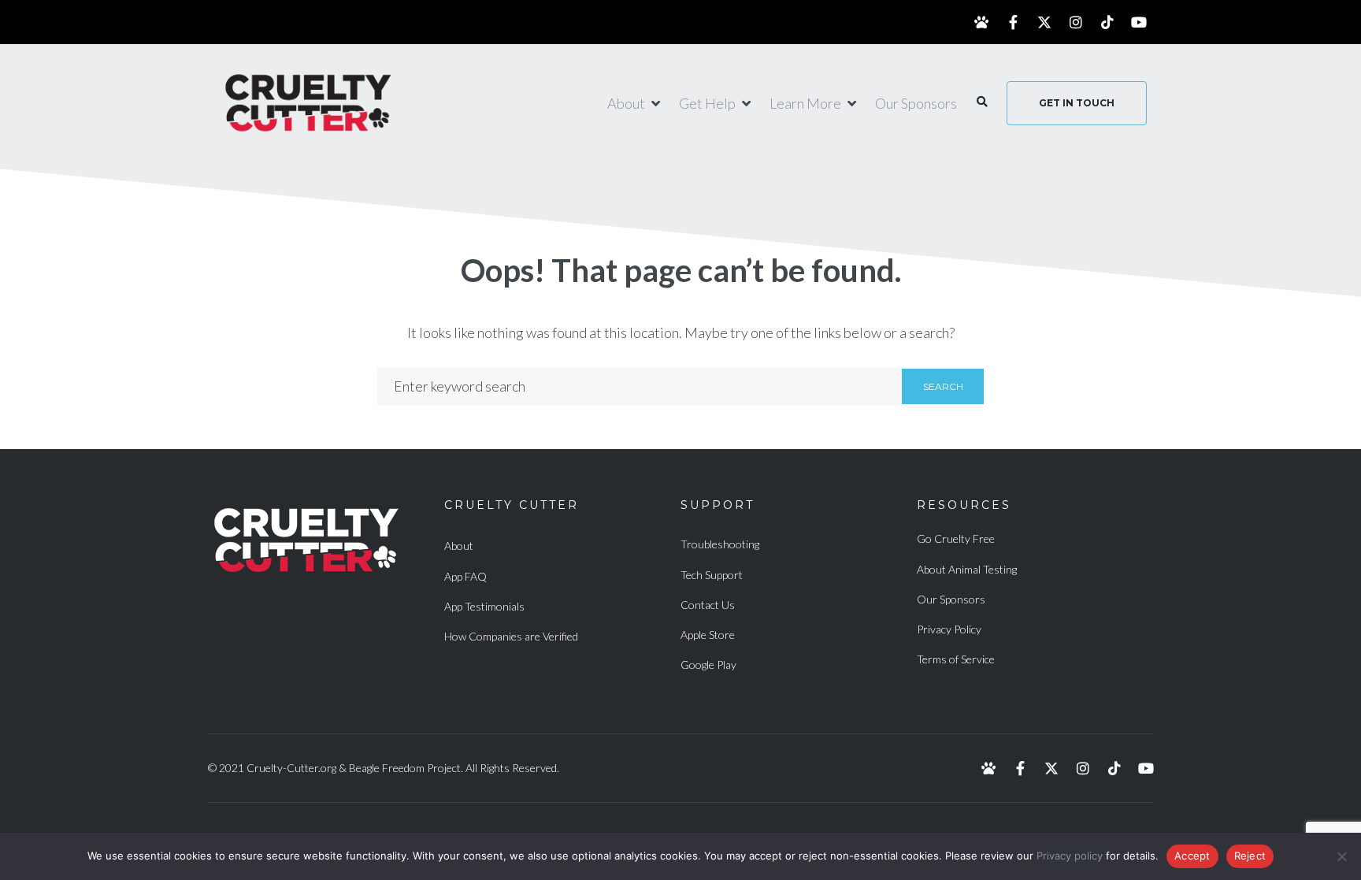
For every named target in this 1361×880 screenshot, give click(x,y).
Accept (1192, 855)
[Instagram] (1076, 22)
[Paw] (981, 22)
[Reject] (1341, 856)
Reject (1250, 855)
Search (943, 386)
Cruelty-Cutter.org (291, 767)
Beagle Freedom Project (405, 767)
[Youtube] (1139, 22)
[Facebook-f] (1013, 22)
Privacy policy (1070, 855)
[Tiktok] (1107, 22)
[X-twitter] (1044, 22)
